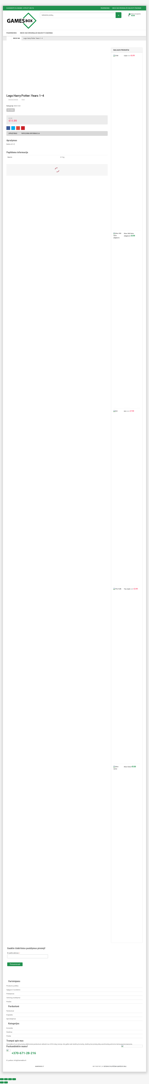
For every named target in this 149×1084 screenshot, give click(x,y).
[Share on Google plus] (18, 128)
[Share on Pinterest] (23, 128)
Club (125, 56)
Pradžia (8, 1001)
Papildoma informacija (30, 133)
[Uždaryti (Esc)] (14, 1079)
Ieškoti (118, 15)
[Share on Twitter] (13, 128)
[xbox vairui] (117, 853)
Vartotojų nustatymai (13, 998)
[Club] (117, 142)
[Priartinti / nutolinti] (2, 1079)
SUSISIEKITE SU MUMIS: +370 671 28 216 (20, 8)
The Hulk (127, 589)
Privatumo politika (12, 986)
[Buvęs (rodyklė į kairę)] (2, 1082)
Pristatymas (10, 994)
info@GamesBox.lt (20, 1060)
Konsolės (9, 1028)
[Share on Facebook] (8, 128)
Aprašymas (12, 133)
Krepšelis (9, 1015)
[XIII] (117, 497)
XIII (125, 411)
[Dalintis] (10, 1079)
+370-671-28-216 (24, 1053)
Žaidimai (9, 1032)
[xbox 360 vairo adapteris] (117, 319)
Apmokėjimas (11, 1019)
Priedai (8, 1036)
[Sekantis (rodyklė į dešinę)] (6, 1082)
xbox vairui (127, 767)
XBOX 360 (16, 38)
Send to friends (13, 99)
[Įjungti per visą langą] (6, 1079)
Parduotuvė (10, 1011)
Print (23, 99)
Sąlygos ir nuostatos (13, 990)
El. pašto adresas (13, 953)
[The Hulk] (117, 675)
